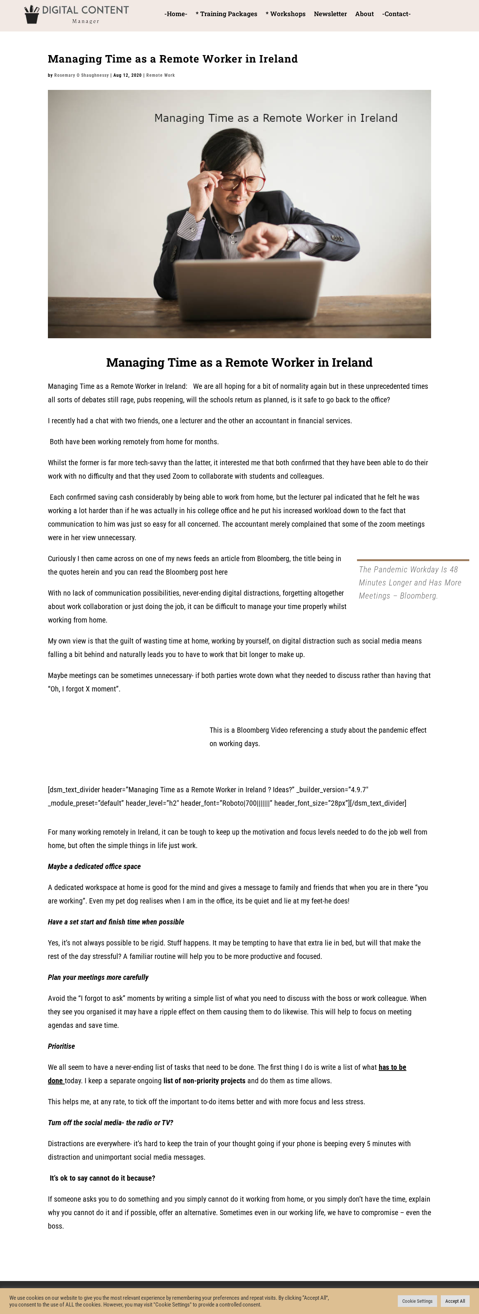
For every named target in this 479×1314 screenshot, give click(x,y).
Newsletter (330, 14)
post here (214, 571)
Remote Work (160, 75)
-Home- (175, 14)
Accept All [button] (455, 1301)
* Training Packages (226, 14)
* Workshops (286, 14)
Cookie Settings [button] (417, 1301)
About (364, 14)
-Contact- (396, 14)
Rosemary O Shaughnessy (81, 75)
